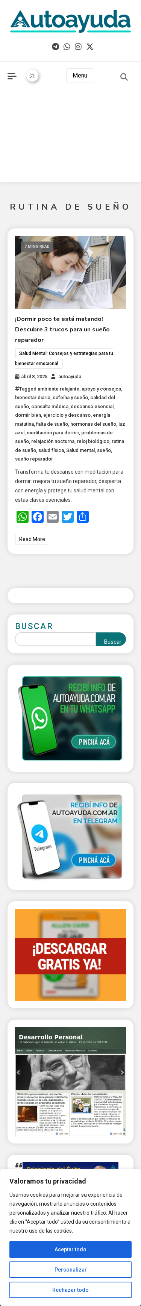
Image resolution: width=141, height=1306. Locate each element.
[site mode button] (32, 76)
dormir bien (28, 415)
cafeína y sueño (70, 397)
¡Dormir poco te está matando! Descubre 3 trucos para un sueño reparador (62, 329)
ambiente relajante (58, 389)
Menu (80, 75)
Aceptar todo (70, 1249)
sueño (104, 450)
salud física (51, 450)
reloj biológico (93, 441)
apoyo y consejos (101, 389)
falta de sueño (52, 424)
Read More (32, 539)
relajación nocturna (52, 441)
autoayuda (69, 376)
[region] (70, 1237)
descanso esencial (92, 406)
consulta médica (49, 406)
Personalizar (71, 1270)
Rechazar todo (70, 1290)
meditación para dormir (53, 432)
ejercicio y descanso (67, 415)
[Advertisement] (70, 137)
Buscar (34, 626)
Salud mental (80, 450)
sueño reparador (34, 459)
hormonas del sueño (93, 424)
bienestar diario (32, 397)
